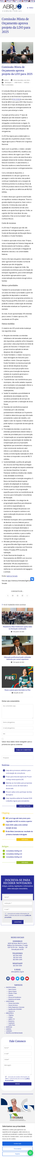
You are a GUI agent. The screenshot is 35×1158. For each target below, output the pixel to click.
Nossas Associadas (13, 1003)
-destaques (8, 82)
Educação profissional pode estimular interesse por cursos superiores (17, 658)
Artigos (10, 1017)
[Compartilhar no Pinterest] (17, 596)
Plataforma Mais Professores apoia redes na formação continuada (17, 628)
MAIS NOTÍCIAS (24, 806)
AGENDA (8, 1029)
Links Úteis (11, 1025)
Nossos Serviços (13, 1005)
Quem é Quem (12, 991)
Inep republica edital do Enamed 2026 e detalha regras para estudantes (19, 799)
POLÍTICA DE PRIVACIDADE (14, 1033)
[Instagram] (13, 978)
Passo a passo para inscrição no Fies (17, 690)
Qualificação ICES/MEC (15, 1009)
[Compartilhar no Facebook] (13, 596)
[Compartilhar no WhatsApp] (27, 596)
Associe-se (11, 1011)
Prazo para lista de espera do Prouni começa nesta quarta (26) (19, 778)
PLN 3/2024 (16, 99)
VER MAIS (24, 839)
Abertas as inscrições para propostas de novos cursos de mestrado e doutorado (19, 786)
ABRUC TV (11, 1019)
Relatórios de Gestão (14, 999)
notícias (26, 82)
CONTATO (9, 1031)
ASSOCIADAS (10, 1001)
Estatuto (10, 995)
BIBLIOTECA (10, 1013)
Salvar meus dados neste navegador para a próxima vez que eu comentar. (17, 743)
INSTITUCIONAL (11, 987)
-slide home (18, 82)
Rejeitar (17, 1154)
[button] (30, 1153)
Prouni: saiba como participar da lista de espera (19, 793)
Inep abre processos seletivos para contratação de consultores (18, 771)
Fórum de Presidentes (14, 997)
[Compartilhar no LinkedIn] (22, 596)
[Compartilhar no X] (8, 596)
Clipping (10, 1015)
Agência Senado (12, 576)
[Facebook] (8, 978)
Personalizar (17, 1149)
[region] (17, 1140)
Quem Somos (12, 989)
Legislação (11, 1023)
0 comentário (9, 85)
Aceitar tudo (17, 1143)
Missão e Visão (12, 993)
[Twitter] (17, 978)
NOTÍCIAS (9, 1027)
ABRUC (6, 80)
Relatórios (11, 1021)
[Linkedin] (22, 978)
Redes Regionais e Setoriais (16, 1007)
